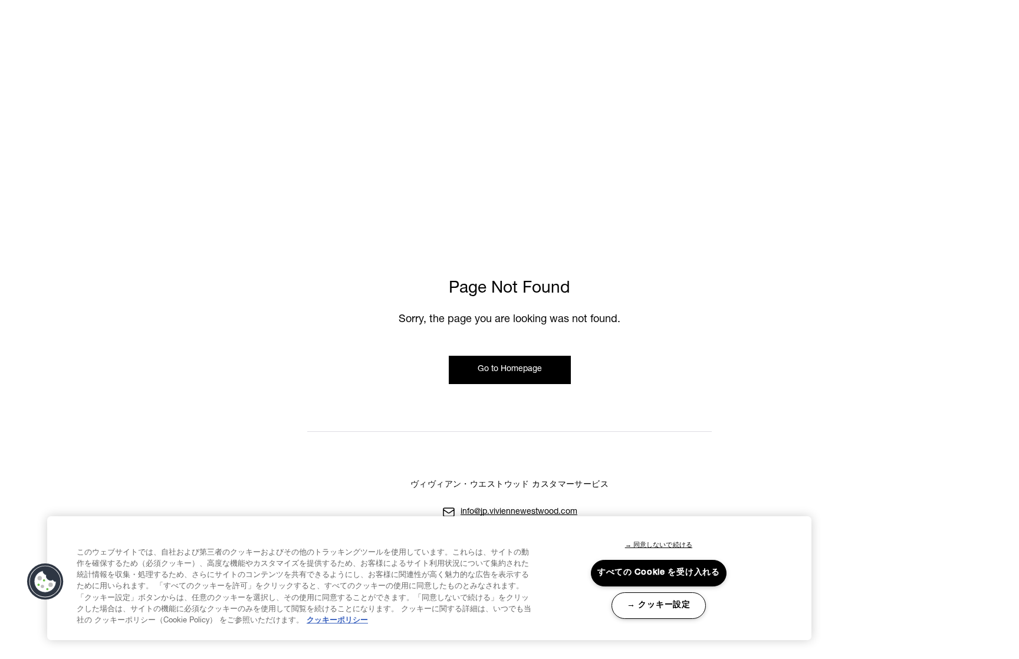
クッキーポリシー (337, 621)
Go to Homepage (510, 369)
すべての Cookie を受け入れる (658, 573)
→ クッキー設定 (659, 605)
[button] (45, 582)
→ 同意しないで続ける (658, 545)
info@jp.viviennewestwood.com (519, 512)
